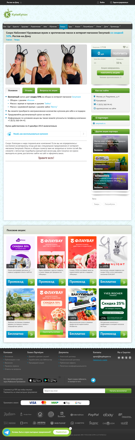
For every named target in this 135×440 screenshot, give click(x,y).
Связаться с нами (100, 360)
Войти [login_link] (102, 2)
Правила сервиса (12, 366)
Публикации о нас (12, 359)
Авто (46, 26)
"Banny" (54, 106)
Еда (9, 26)
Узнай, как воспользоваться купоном (30, 133)
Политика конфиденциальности (73, 366)
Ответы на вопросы (13, 369)
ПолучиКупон (89, 26)
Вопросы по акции (48, 90)
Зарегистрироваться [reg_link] (120, 2)
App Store (35, 380)
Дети (106, 26)
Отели (99, 26)
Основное (12, 90)
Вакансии (9, 363)
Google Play (50, 380)
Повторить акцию (110, 72)
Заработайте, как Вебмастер (40, 359)
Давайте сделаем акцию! (39, 356)
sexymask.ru (100, 123)
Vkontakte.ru (122, 357)
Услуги (78, 26)
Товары (63, 26)
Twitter (126, 357)
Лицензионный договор (70, 359)
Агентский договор (68, 356)
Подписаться (61, 432)
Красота (16, 26)
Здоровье (25, 26)
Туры (71, 26)
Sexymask (76, 96)
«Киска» (31, 100)
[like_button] (124, 47)
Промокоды (115, 26)
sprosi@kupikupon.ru (102, 356)
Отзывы (28, 90)
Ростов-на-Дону (13, 2)
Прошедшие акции (36, 363)
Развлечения (36, 26)
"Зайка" (47, 103)
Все (4, 26)
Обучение (54, 26)
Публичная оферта (68, 363)
